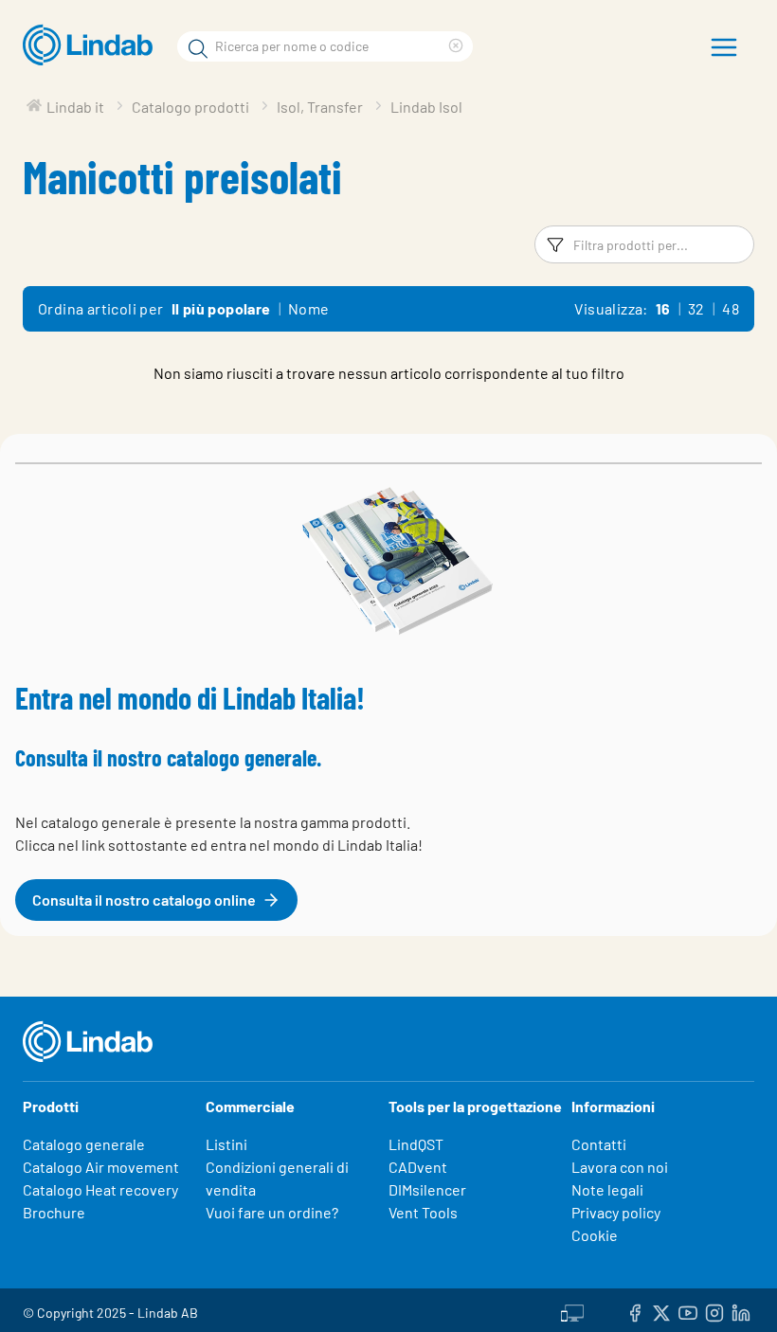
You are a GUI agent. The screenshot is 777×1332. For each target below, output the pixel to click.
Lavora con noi (619, 1167)
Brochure (54, 1212)
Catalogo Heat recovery (100, 1189)
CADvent (417, 1167)
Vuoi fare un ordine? (272, 1212)
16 (663, 308)
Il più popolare (221, 308)
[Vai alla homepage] (92, 45)
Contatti (598, 1144)
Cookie (594, 1235)
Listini (226, 1144)
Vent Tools (423, 1212)
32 (696, 308)
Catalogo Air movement (101, 1167)
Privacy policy (615, 1212)
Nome (309, 308)
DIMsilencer (427, 1189)
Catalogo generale (84, 1144)
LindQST (415, 1144)
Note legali (607, 1189)
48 (730, 308)
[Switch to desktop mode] (572, 1310)
